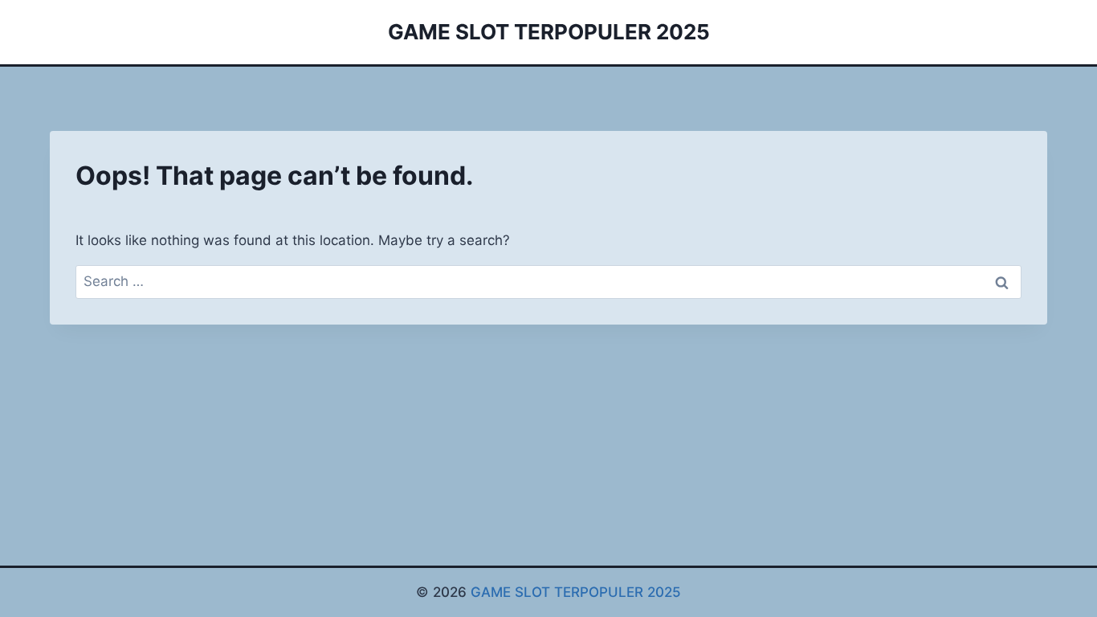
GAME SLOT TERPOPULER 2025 (576, 592)
